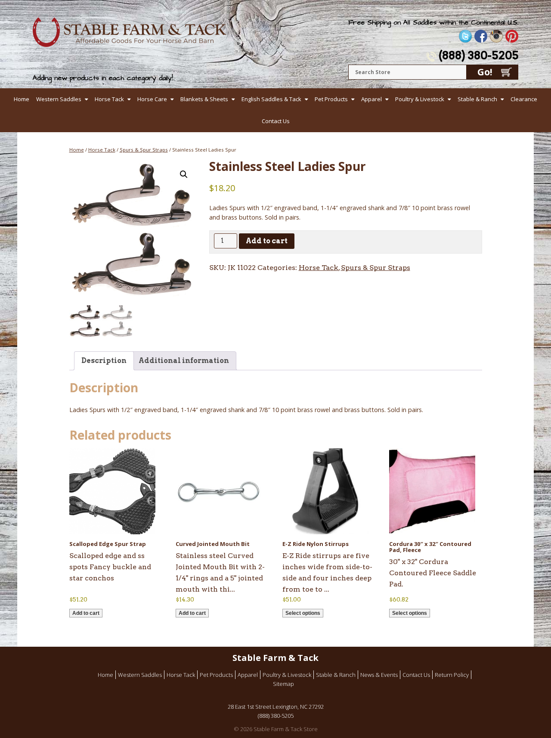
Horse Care (152, 99)
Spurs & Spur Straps (144, 149)
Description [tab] (104, 361)
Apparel (371, 99)
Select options (302, 613)
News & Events (379, 675)
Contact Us (276, 121)
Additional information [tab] (184, 361)
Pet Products (331, 99)
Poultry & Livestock (419, 99)
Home (21, 99)
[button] (184, 174)
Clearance (524, 99)
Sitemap (283, 684)
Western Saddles (58, 99)
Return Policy (452, 675)
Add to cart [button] (85, 613)
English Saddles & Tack (271, 99)
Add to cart (267, 241)
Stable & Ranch (477, 99)
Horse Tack (109, 99)
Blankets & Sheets (204, 99)
